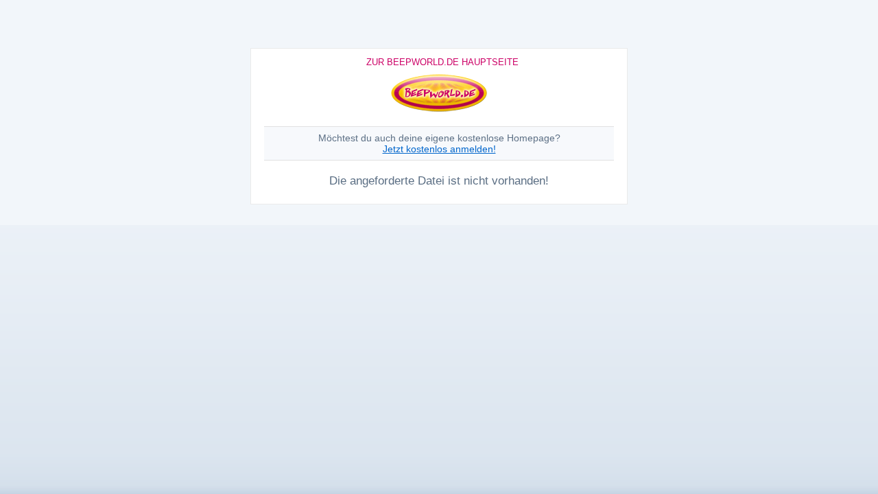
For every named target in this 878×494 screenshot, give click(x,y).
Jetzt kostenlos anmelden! (439, 148)
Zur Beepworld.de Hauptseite (442, 62)
